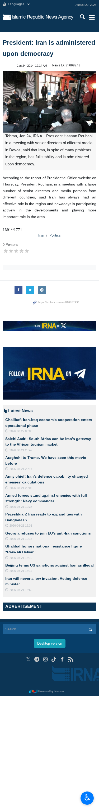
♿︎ (87, 797)
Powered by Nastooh (51, 691)
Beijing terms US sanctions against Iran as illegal (49, 565)
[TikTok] (53, 659)
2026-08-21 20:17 (21, 468)
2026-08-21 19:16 (21, 538)
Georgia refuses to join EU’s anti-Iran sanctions (48, 533)
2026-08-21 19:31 (21, 525)
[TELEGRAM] (36, 659)
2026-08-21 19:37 (21, 506)
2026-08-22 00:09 (21, 431)
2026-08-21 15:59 (21, 589)
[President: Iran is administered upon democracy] (49, 102)
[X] (28, 659)
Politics (55, 235)
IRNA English (42, 17)
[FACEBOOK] (62, 659)
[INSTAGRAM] (45, 659)
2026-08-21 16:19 (21, 557)
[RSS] (70, 659)
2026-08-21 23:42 (21, 450)
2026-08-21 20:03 (21, 488)
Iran (41, 235)
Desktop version (49, 643)
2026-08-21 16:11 (21, 570)
